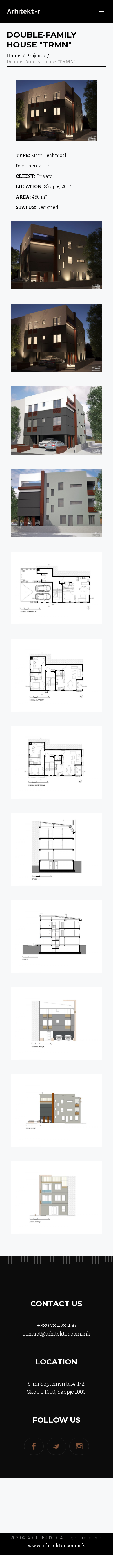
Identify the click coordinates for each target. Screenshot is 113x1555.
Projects (35, 55)
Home (13, 55)
